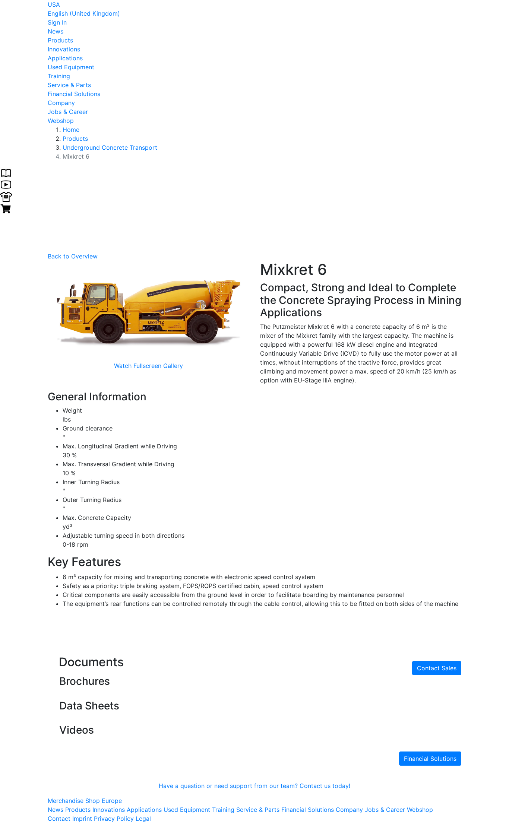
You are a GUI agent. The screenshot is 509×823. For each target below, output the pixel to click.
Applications (65, 58)
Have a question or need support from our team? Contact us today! (254, 785)
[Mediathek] (6, 184)
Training (59, 76)
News (55, 31)
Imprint (82, 818)
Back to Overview (73, 256)
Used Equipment (71, 67)
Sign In (57, 22)
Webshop (61, 120)
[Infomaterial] (6, 172)
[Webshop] (6, 208)
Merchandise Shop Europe (85, 800)
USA (54, 4)
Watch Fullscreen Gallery (148, 365)
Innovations (64, 49)
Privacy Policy (114, 818)
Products (60, 40)
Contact (59, 818)
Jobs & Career (68, 111)
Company (61, 103)
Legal (143, 818)
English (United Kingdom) (84, 13)
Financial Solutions (74, 94)
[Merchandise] (6, 196)
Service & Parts (69, 85)
